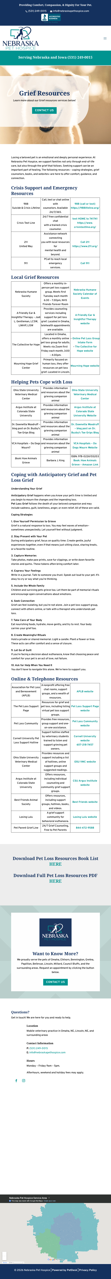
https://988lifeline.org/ (85, 208)
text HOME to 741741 (85, 219)
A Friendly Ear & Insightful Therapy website (85, 319)
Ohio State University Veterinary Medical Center (85, 394)
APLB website (85, 691)
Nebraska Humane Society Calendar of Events (85, 294)
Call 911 (85, 263)
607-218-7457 (85, 745)
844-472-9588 (85, 828)
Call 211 (85, 242)
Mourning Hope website (85, 366)
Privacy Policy (88, 1270)
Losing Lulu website (85, 817)
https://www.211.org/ (85, 246)
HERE (55, 864)
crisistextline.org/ (85, 227)
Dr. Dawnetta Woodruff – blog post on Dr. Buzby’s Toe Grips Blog (85, 429)
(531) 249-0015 (79, 57)
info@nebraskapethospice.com (47, 1052)
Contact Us (44, 110)
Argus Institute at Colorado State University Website (85, 411)
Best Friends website (85, 802)
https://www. (85, 223)
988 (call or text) (85, 204)
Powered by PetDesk (64, 1270)
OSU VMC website (85, 762)
